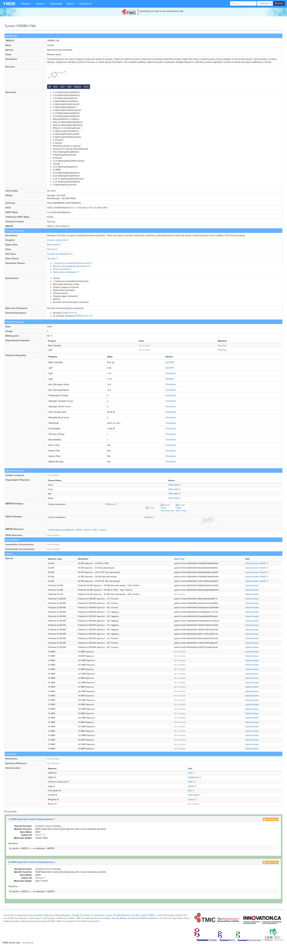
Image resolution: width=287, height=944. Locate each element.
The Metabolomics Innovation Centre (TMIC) (134, 915)
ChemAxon (171, 373)
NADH (79, 529)
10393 (191, 781)
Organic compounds (57, 239)
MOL (56, 86)
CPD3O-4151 (83, 315)
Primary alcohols (61, 268)
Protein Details (271, 819)
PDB (69, 86)
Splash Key (179, 558)
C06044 (191, 786)
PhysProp (222, 345)
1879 (190, 772)
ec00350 (148, 517)
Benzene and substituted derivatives (70, 265)
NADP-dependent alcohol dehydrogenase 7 (33, 818)
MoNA (263, 563)
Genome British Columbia (144, 918)
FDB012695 (173, 484)
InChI (86, 86)
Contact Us (85, 3)
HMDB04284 (193, 777)
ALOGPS (170, 362)
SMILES (77, 86)
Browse (25, 3)
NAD (95, 529)
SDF (62, 86)
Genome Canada (102, 918)
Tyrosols (51, 258)
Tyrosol (102, 529)
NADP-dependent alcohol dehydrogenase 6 (33, 861)
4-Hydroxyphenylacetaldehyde (61, 529)
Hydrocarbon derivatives (65, 271)
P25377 (39, 834)
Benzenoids (53, 244)
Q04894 (39, 877)
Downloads (56, 3)
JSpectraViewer (252, 563)
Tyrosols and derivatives (59, 253)
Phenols (51, 249)
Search (40, 3)
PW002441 (110, 504)
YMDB (9, 3)
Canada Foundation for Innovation (88, 915)
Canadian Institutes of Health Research (52, 915)
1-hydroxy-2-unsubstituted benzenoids (71, 263)
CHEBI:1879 (68, 312)
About (70, 3)
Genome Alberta (119, 918)
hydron (87, 529)
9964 (190, 790)
